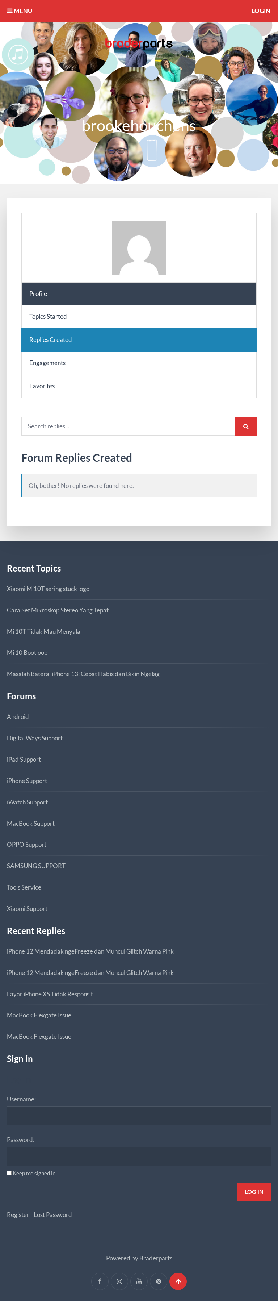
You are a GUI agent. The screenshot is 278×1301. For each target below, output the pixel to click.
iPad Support (24, 759)
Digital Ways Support (35, 738)
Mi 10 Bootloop (27, 652)
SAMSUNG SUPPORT (36, 866)
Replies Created (50, 339)
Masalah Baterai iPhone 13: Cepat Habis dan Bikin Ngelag (83, 674)
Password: (20, 1139)
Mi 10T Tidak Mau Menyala (43, 631)
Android (18, 716)
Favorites (42, 386)
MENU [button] (22, 10)
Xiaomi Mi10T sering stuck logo (48, 589)
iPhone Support (27, 781)
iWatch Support (27, 802)
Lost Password (53, 1214)
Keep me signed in (34, 1173)
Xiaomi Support (27, 908)
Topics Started (48, 316)
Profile (38, 293)
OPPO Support (26, 844)
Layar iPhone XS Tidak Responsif (50, 994)
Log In (254, 1191)
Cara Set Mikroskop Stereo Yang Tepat (58, 610)
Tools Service (24, 887)
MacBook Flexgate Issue (39, 1015)
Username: (21, 1099)
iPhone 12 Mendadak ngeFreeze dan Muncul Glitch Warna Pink (90, 951)
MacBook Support (31, 823)
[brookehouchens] (139, 248)
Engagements (47, 363)
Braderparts (155, 1258)
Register (18, 1214)
